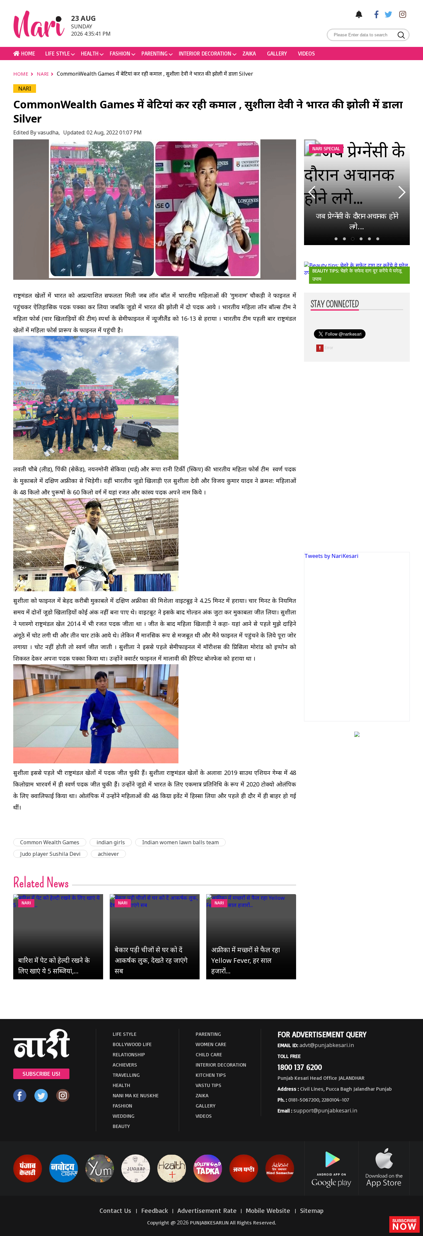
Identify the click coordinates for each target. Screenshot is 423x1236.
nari (43, 73)
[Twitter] (387, 14)
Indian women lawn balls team (180, 842)
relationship (129, 1054)
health (89, 53)
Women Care (211, 1044)
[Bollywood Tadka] (207, 1181)
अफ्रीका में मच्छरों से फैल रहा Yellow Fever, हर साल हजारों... (245, 960)
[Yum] (99, 1181)
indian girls (110, 842)
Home (21, 73)
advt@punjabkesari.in (326, 1045)
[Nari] (41, 1056)
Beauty (121, 1126)
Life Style (57, 53)
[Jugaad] (135, 1181)
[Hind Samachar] (279, 1181)
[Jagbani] (243, 1181)
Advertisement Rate (207, 1210)
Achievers (125, 1064)
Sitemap (312, 1210)
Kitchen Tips (211, 1075)
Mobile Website (269, 1210)
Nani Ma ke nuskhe (136, 1095)
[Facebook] (373, 14)
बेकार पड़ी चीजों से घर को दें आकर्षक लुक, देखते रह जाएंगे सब (151, 960)
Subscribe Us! (41, 1073)
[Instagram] (401, 14)
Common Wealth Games (49, 842)
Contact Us (116, 1210)
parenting (154, 53)
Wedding (124, 1115)
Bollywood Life (132, 1044)
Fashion (120, 53)
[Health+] (171, 1181)
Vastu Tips (208, 1085)
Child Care (209, 1054)
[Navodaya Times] (63, 1181)
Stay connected (335, 304)
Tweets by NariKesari (331, 556)
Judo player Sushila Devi (50, 853)
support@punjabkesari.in (325, 1110)
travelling (126, 1075)
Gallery (277, 53)
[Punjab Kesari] (27, 1181)
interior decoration (205, 53)
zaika (249, 53)
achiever (108, 853)
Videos (306, 53)
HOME (27, 53)
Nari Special (326, 148)
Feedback (154, 1210)
